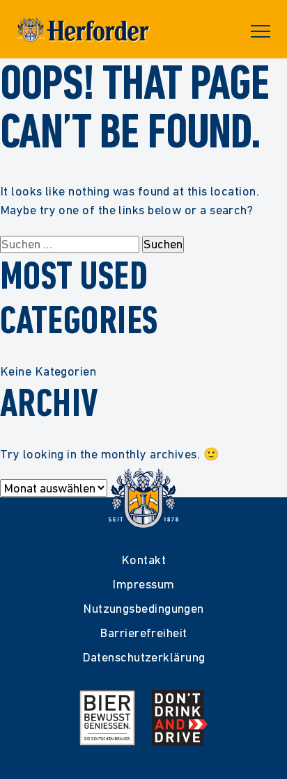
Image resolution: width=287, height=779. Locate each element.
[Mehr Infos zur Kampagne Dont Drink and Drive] (180, 718)
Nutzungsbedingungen (143, 608)
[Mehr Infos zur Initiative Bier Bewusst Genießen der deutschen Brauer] (107, 718)
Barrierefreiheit (143, 632)
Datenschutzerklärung (143, 657)
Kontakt (143, 559)
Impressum (143, 584)
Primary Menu (260, 31)
